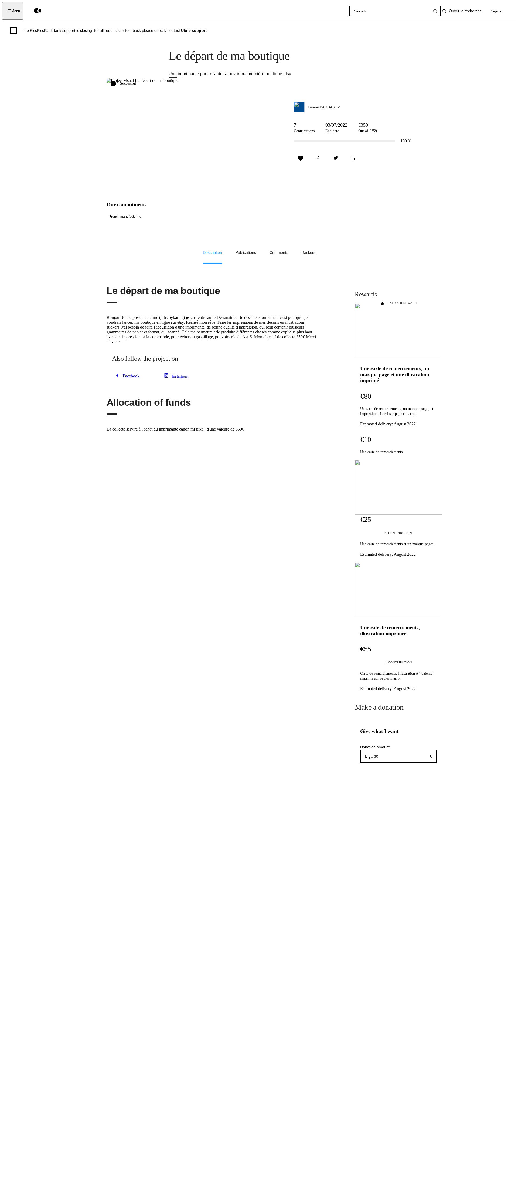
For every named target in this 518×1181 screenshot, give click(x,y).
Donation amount (375, 747)
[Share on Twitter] (335, 158)
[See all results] (435, 11)
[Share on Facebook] (318, 158)
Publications (246, 252)
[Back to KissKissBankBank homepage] (33, 11)
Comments (279, 252)
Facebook (131, 376)
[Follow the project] (300, 158)
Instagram (180, 376)
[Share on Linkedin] (353, 158)
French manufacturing (125, 217)
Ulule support (194, 30)
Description (212, 252)
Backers (308, 252)
